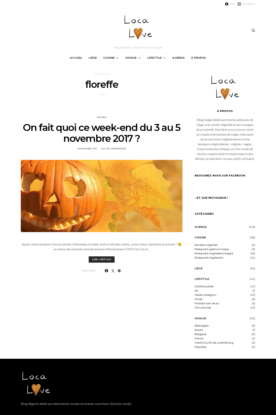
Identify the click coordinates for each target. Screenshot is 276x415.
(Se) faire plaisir (204, 286)
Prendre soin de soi (207, 303)
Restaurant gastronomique (212, 249)
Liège (93, 57)
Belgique (200, 334)
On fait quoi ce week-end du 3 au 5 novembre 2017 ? (101, 133)
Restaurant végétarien (209, 257)
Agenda (178, 57)
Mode (198, 299)
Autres (199, 330)
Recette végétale (206, 245)
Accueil (76, 57)
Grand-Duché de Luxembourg (214, 342)
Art (196, 290)
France (199, 338)
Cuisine (109, 57)
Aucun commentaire (113, 148)
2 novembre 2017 (87, 148)
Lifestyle (154, 57)
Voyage (131, 57)
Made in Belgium (205, 295)
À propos (198, 57)
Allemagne (202, 325)
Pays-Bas (200, 347)
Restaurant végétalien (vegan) (214, 253)
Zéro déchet (203, 307)
